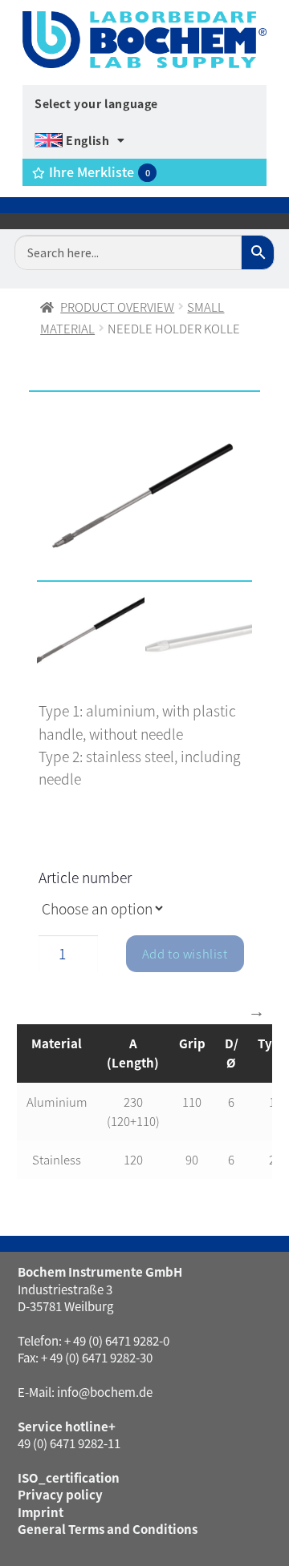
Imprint (40, 1511)
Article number (85, 877)
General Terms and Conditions (107, 1528)
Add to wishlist (185, 953)
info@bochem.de (105, 1391)
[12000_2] (144, 504)
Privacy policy (60, 1494)
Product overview (117, 306)
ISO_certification (69, 1477)
